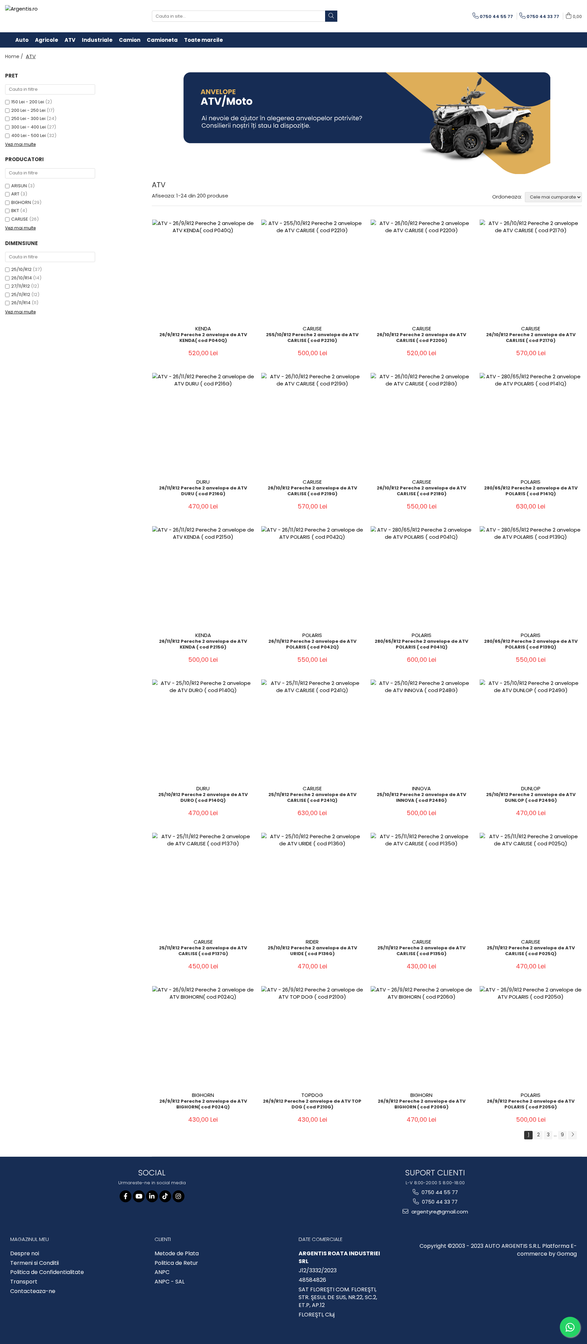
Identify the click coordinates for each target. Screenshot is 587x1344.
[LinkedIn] (152, 1196)
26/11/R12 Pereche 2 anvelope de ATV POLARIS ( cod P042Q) (312, 644)
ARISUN (19, 186)
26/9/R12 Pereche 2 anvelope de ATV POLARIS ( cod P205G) (530, 1104)
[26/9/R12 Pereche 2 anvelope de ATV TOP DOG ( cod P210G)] (312, 1037)
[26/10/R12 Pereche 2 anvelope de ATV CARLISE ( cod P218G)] (422, 424)
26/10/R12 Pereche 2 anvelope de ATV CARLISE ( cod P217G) (530, 338)
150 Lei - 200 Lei (27, 102)
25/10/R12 (21, 269)
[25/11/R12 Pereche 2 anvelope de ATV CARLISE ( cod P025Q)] (531, 884)
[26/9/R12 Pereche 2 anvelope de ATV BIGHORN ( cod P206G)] (422, 1037)
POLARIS (530, 481)
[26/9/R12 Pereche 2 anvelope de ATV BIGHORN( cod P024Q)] (203, 1037)
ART (15, 194)
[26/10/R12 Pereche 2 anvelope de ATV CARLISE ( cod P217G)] (531, 271)
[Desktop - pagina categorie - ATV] (367, 123)
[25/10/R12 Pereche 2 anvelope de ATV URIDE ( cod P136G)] (312, 884)
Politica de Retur (176, 1263)
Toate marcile (203, 40)
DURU (203, 481)
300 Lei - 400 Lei (28, 127)
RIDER (312, 941)
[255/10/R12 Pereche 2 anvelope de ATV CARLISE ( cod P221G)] (312, 271)
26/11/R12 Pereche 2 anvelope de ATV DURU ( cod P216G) (203, 491)
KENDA (203, 328)
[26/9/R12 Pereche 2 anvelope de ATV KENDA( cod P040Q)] (203, 271)
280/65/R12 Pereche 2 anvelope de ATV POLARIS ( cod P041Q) (421, 644)
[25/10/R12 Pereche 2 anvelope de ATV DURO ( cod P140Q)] (203, 730)
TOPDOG (312, 1095)
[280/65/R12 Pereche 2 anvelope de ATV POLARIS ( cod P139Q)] (531, 577)
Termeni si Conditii (34, 1263)
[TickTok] (165, 1196)
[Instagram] (178, 1196)
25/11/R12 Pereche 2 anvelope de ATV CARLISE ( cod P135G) (421, 951)
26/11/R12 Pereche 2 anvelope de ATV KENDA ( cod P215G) (203, 644)
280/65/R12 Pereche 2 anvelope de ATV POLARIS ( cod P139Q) (530, 644)
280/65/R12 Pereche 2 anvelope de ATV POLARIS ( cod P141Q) (530, 491)
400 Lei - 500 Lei (28, 135)
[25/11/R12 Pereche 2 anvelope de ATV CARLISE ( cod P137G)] (203, 884)
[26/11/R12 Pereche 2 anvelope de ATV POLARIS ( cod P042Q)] (312, 577)
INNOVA (421, 788)
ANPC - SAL (169, 1282)
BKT (15, 210)
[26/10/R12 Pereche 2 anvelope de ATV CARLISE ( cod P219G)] (312, 424)
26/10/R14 (21, 278)
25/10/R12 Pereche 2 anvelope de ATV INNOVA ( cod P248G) (421, 798)
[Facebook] (125, 1196)
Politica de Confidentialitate (47, 1272)
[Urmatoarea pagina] (572, 1135)
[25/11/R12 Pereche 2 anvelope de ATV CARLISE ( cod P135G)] (422, 884)
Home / (14, 56)
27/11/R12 (20, 286)
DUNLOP (530, 788)
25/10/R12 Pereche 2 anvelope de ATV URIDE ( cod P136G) (312, 951)
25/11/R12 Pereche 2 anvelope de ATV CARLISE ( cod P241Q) (312, 798)
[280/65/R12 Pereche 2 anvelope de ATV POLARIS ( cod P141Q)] (531, 424)
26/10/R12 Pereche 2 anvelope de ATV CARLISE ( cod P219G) (312, 491)
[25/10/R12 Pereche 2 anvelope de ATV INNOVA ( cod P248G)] (422, 730)
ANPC (162, 1272)
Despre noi (24, 1253)
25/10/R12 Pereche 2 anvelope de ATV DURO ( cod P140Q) (203, 798)
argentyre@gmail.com (439, 1211)
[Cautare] (331, 16)
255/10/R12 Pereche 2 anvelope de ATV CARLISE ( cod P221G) (312, 338)
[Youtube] (139, 1196)
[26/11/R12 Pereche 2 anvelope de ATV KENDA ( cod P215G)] (203, 577)
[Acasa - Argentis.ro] (49, 16)
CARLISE (19, 219)
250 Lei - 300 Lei (28, 118)
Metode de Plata (177, 1253)
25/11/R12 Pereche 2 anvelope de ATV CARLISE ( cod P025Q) (531, 951)
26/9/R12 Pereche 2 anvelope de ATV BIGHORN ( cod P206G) (421, 1104)
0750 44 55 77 (439, 1192)
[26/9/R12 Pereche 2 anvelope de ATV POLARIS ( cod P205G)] (531, 1037)
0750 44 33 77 (439, 1201)
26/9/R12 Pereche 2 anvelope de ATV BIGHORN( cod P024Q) (203, 1104)
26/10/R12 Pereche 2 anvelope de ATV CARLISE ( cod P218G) (421, 491)
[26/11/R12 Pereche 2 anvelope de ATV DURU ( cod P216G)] (203, 424)
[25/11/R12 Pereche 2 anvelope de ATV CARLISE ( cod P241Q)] (312, 730)
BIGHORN (21, 202)
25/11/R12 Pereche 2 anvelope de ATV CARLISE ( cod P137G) (203, 951)
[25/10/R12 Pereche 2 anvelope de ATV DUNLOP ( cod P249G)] (531, 730)
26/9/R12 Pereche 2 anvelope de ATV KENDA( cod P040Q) (203, 338)
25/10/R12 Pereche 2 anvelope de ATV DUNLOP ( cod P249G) (530, 798)
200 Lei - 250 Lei (28, 110)
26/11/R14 (21, 302)
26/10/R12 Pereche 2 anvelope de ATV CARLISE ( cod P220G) (421, 338)
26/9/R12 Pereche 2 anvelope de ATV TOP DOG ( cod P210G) (312, 1104)
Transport (23, 1282)
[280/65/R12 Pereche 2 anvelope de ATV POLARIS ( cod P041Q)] (422, 577)
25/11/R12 (20, 294)
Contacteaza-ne (32, 1291)
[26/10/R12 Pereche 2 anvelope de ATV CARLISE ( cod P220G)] (422, 271)
